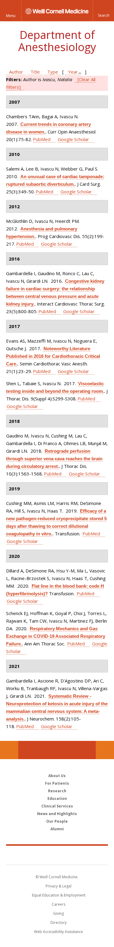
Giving (58, 913)
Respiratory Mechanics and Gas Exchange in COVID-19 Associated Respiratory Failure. (55, 636)
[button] (103, 10)
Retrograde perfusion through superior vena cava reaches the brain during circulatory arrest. (54, 458)
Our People (57, 821)
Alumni (57, 828)
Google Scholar (73, 139)
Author (16, 72)
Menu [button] (11, 15)
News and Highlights (57, 813)
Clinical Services (57, 806)
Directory (58, 922)
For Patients (57, 783)
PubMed (41, 139)
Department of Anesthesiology (57, 40)
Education (57, 798)
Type (52, 72)
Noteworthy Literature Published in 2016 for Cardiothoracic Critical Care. (53, 356)
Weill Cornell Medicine (57, 855)
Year (73, 72)
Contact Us (105, 750)
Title (35, 72)
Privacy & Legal (58, 886)
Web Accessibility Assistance (58, 931)
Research (57, 790)
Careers (58, 904)
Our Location (9, 750)
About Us (57, 775)
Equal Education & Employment (58, 895)
